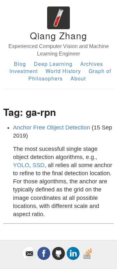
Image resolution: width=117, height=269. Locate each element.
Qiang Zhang (58, 35)
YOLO (21, 165)
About (78, 78)
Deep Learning (53, 63)
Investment (23, 71)
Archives (91, 63)
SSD (38, 165)
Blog (20, 63)
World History (63, 71)
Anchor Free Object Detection (51, 127)
